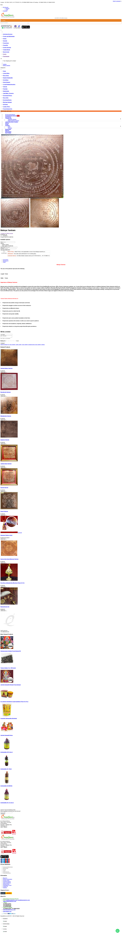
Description (5, 259)
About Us (5, 878)
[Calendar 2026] (6, 834)
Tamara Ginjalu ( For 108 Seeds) (8, 668)
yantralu (43, 344)
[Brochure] (14, 834)
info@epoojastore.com (11, 900)
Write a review (10, 233)
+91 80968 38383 (7, 906)
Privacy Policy (6, 880)
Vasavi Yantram (4, 511)
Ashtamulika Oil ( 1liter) (6, 769)
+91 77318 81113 (7, 905)
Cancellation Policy (7, 885)
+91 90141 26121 (7, 903)
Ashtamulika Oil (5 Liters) (7, 752)
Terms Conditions (7, 882)
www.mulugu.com (7, 911)
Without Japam (5, 244)
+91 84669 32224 (7, 908)
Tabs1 (4, 262)
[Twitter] (2, 859)
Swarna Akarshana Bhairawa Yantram (9, 559)
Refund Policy (6, 884)
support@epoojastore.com (9, 901)
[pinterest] (9, 859)
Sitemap (5, 887)
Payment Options (7, 881)
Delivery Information (7, 879)
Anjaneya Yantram (5, 439)
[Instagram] (7, 859)
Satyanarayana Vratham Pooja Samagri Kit (11, 651)
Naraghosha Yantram (6, 392)
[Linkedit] (4, 859)
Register (7, 8)
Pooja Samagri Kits (7, 873)
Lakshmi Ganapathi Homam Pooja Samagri (11, 684)
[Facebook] (1, 859)
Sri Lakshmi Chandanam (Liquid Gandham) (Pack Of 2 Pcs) (14, 701)
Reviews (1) (5, 261)
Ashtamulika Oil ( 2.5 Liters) (7, 802)
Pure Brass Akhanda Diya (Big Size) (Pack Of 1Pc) (12, 583)
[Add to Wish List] (6, 372)
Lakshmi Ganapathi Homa (7, 735)
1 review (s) (3, 233)
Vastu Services (6, 871)
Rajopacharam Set (5, 606)
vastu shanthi (25, 344)
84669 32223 (17, 908)
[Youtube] (5, 859)
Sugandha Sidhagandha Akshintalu (9, 718)
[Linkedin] (4, 861)
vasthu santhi (18, 344)
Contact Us (5, 886)
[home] (3, 32)
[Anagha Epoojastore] (5, 857)
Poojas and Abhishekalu (8, 866)
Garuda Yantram (4, 487)
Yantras (2, 243)
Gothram (2, 248)
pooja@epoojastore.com (24, 900)
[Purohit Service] (7, 28)
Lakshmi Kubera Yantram (6, 368)
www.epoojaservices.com (9, 909)
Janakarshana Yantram (6, 463)
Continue (2, 343)
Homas (4, 869)
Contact (2, 2)
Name (2, 242)
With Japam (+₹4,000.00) (7, 246)
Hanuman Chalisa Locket (6, 535)
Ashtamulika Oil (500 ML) (6, 785)
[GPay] (17, 28)
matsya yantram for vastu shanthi (8, 344)
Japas (4, 870)
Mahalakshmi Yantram (6, 416)
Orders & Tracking (34, 2)
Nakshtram (3, 247)
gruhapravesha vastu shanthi (34, 344)
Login (7, 9)
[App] (26, 28)
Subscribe (3, 813)
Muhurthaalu (5, 868)
